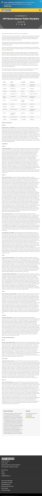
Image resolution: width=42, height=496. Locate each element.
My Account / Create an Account (10, 466)
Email (24, 24)
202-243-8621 (32, 417)
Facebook (16, 24)
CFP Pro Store (4, 470)
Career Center (4, 462)
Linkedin (21, 24)
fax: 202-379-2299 (5, 490)
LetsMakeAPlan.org (5, 475)
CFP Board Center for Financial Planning (10, 464)
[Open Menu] (40, 10)
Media (2, 471)
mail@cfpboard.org (5, 484)
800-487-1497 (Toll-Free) (7, 486)
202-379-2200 (4, 488)
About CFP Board (5, 461)
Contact (3, 473)
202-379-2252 (29, 416)
